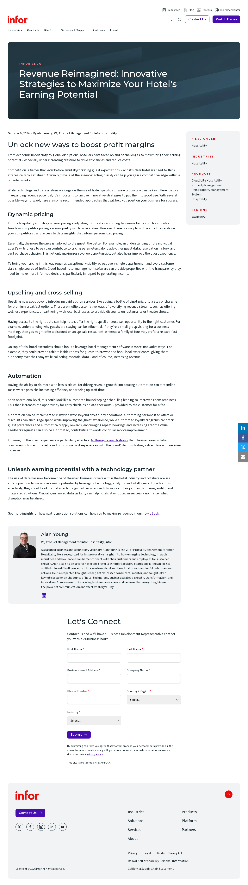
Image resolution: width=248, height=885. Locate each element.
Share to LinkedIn (243, 428)
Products (33, 30)
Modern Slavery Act (169, 853)
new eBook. (151, 513)
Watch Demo (226, 19)
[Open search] (170, 19)
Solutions (135, 821)
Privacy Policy (95, 755)
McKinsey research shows (109, 440)
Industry (72, 712)
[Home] (18, 19)
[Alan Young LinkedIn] (44, 595)
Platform (50, 30)
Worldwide (199, 217)
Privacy (132, 853)
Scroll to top (228, 794)
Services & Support (74, 30)
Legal (147, 853)
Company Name (137, 670)
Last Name (134, 649)
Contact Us (197, 19)
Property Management (207, 185)
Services (134, 829)
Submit (76, 734)
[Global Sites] (179, 19)
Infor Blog (30, 64)
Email (243, 457)
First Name (74, 649)
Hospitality (199, 146)
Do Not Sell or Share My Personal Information (158, 861)
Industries (15, 30)
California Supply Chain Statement (151, 869)
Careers (207, 10)
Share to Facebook (243, 437)
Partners (98, 30)
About (113, 30)
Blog (191, 10)
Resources (174, 10)
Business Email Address (82, 670)
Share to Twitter (243, 447)
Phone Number (77, 691)
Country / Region (138, 691)
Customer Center (230, 10)
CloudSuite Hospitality (207, 180)
